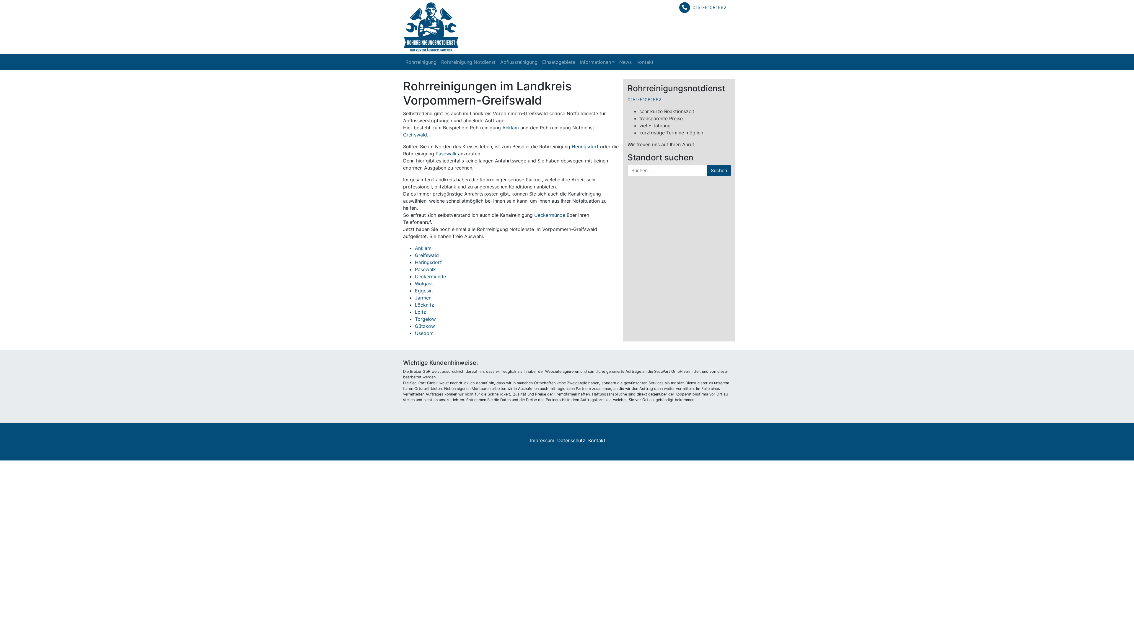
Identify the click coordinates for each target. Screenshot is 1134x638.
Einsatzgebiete (558, 62)
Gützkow (425, 326)
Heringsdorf (585, 146)
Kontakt (645, 62)
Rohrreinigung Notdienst (468, 62)
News (625, 62)
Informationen (595, 62)
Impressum (542, 440)
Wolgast (424, 284)
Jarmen (423, 298)
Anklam (510, 128)
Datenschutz (571, 440)
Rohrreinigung (420, 62)
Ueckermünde (549, 215)
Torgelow (425, 319)
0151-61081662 (709, 7)
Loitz (420, 312)
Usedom (424, 333)
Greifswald (415, 135)
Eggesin (424, 291)
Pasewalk (446, 154)
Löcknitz (424, 305)
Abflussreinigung (518, 62)
